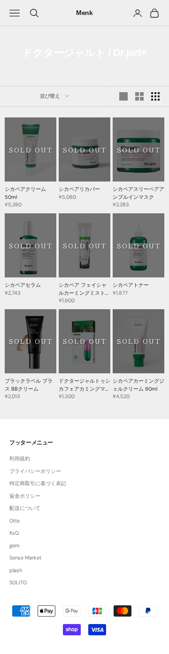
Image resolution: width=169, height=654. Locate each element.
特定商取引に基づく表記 (37, 483)
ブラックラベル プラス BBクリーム (29, 385)
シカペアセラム (23, 285)
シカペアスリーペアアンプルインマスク (138, 193)
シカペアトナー (131, 285)
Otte (14, 520)
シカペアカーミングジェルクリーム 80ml (138, 385)
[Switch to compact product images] (155, 96)
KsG (14, 533)
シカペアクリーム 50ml (25, 193)
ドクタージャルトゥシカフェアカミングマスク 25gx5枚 (84, 385)
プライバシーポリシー (35, 471)
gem (14, 545)
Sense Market (25, 557)
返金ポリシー (24, 496)
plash (15, 570)
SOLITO (18, 582)
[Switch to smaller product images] (139, 96)
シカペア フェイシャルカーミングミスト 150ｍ (83, 289)
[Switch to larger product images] (123, 96)
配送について (24, 508)
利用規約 (19, 458)
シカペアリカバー (79, 189)
